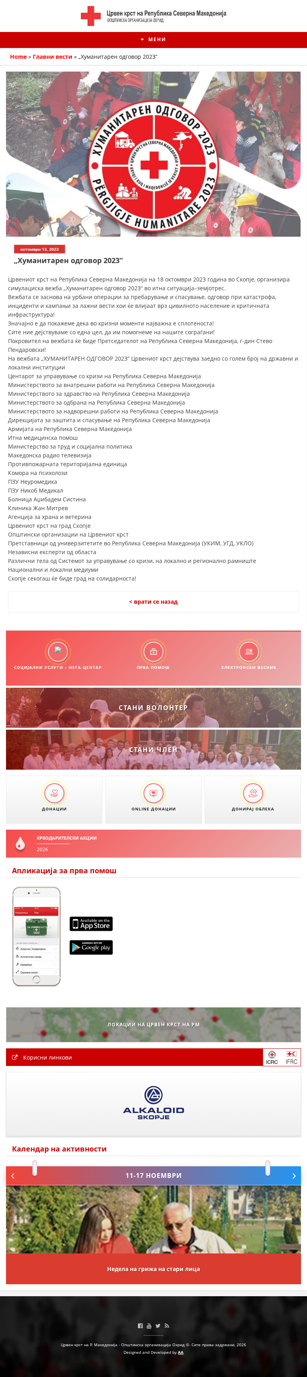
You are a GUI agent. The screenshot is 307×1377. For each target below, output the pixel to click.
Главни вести (52, 56)
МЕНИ (156, 39)
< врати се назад (153, 601)
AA (180, 1352)
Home (18, 56)
